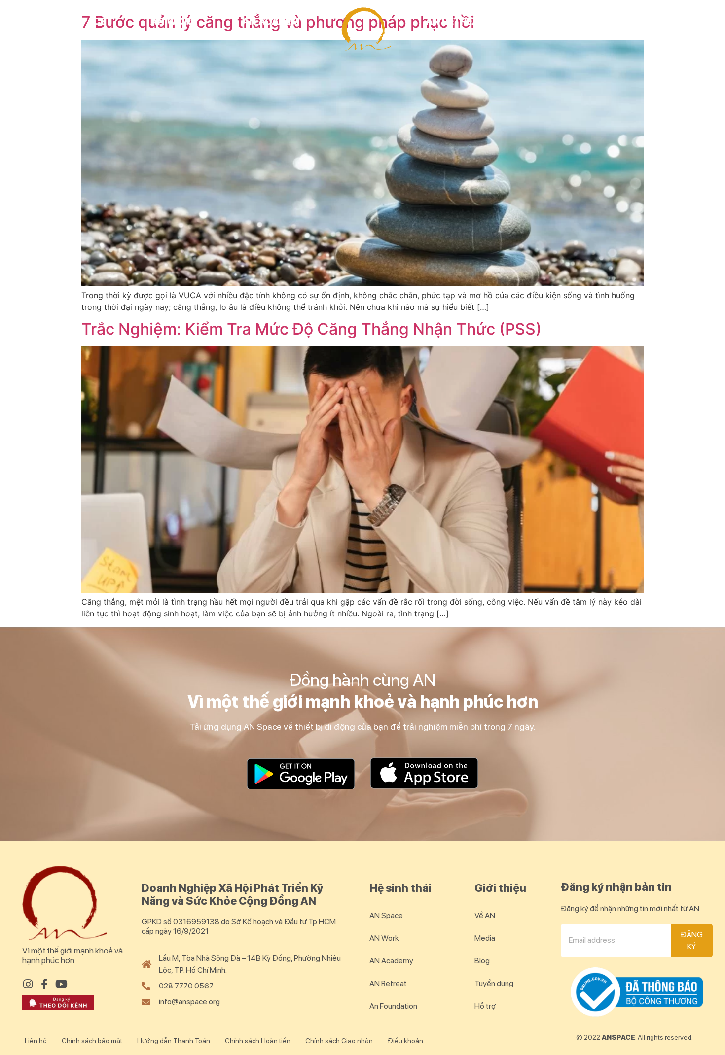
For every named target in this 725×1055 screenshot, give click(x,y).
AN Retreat (455, 21)
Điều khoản (405, 1041)
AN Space (82, 21)
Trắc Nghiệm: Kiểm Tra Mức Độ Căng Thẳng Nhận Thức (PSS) (311, 329)
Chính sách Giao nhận (339, 1041)
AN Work (174, 21)
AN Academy (274, 21)
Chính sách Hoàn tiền (257, 1041)
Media (484, 938)
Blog (666, 21)
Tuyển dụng (493, 983)
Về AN (484, 915)
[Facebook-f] (44, 984)
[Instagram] (27, 984)
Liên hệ (36, 1041)
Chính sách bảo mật (92, 1041)
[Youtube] (61, 984)
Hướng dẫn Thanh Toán (173, 1041)
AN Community (569, 21)
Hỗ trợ (485, 1006)
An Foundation (393, 1006)
